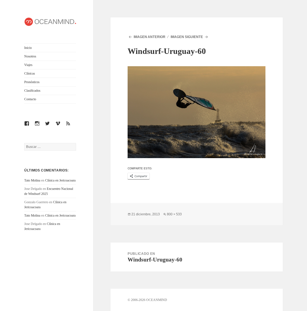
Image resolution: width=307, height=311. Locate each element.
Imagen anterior (149, 37)
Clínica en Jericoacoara (60, 180)
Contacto (30, 99)
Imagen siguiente (187, 37)
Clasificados (32, 90)
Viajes (28, 65)
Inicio (28, 48)
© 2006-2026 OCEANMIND (147, 300)
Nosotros (30, 56)
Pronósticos (31, 82)
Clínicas (29, 73)
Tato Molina (32, 180)
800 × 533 (174, 214)
